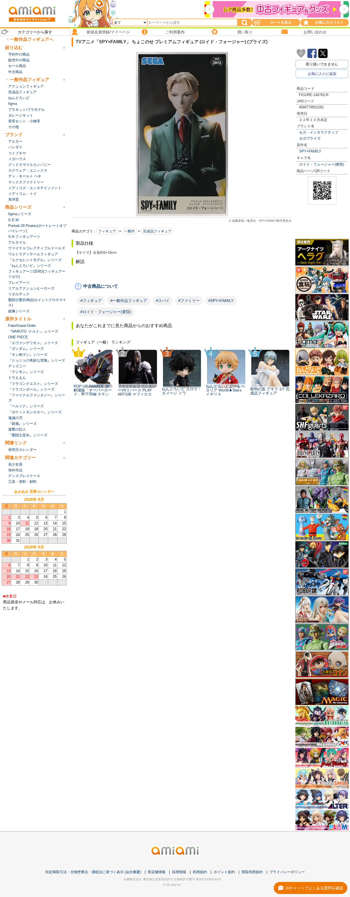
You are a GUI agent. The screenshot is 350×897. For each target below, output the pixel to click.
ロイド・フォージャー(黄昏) (321, 164)
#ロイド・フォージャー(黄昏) (105, 312)
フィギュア (107, 231)
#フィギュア (91, 300)
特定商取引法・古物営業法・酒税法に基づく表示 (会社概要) (93, 872)
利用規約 (200, 872)
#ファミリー (189, 300)
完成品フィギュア (157, 231)
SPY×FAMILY (310, 151)
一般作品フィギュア (29, 79)
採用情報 (179, 872)
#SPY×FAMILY (221, 300)
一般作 (129, 231)
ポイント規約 (224, 872)
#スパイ (163, 300)
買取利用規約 (252, 872)
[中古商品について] (182, 286)
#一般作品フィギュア (128, 300)
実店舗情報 (156, 872)
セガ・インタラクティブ (318, 132)
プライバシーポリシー (287, 872)
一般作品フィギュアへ (32, 39)
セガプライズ (309, 138)
